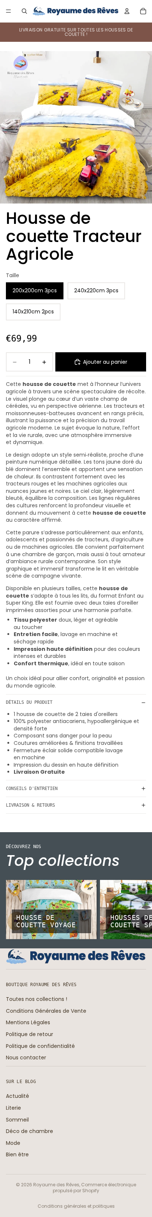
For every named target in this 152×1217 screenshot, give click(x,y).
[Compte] (127, 11)
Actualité (17, 1096)
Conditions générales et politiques (76, 1206)
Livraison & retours (30, 805)
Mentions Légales (28, 1022)
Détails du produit (29, 702)
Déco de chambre (29, 1131)
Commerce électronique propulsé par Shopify (94, 1187)
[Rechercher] (24, 11)
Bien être (17, 1154)
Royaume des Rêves (56, 1184)
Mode (13, 1142)
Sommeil (17, 1119)
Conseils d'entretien (32, 788)
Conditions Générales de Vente (46, 1011)
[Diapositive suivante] (138, 909)
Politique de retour (29, 1034)
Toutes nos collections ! (36, 999)
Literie (13, 1108)
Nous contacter (26, 1057)
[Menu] (8, 11)
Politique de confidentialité (40, 1045)
